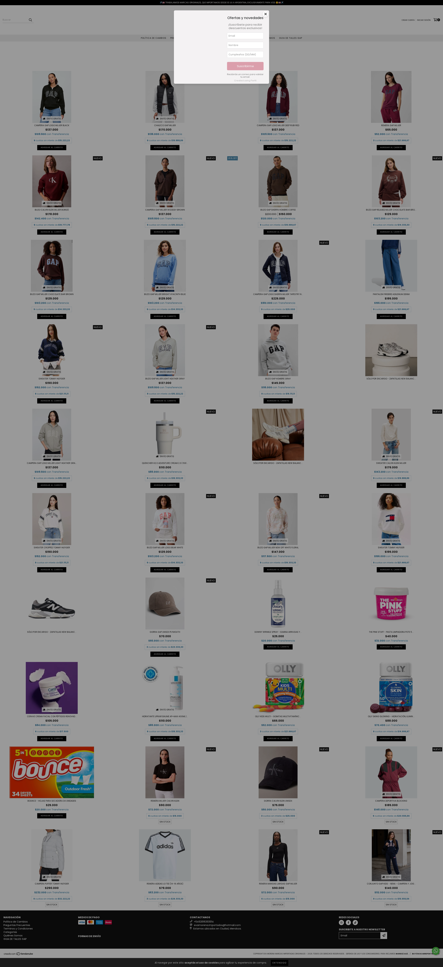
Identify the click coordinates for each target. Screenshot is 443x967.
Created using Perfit (245, 80)
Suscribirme (245, 66)
